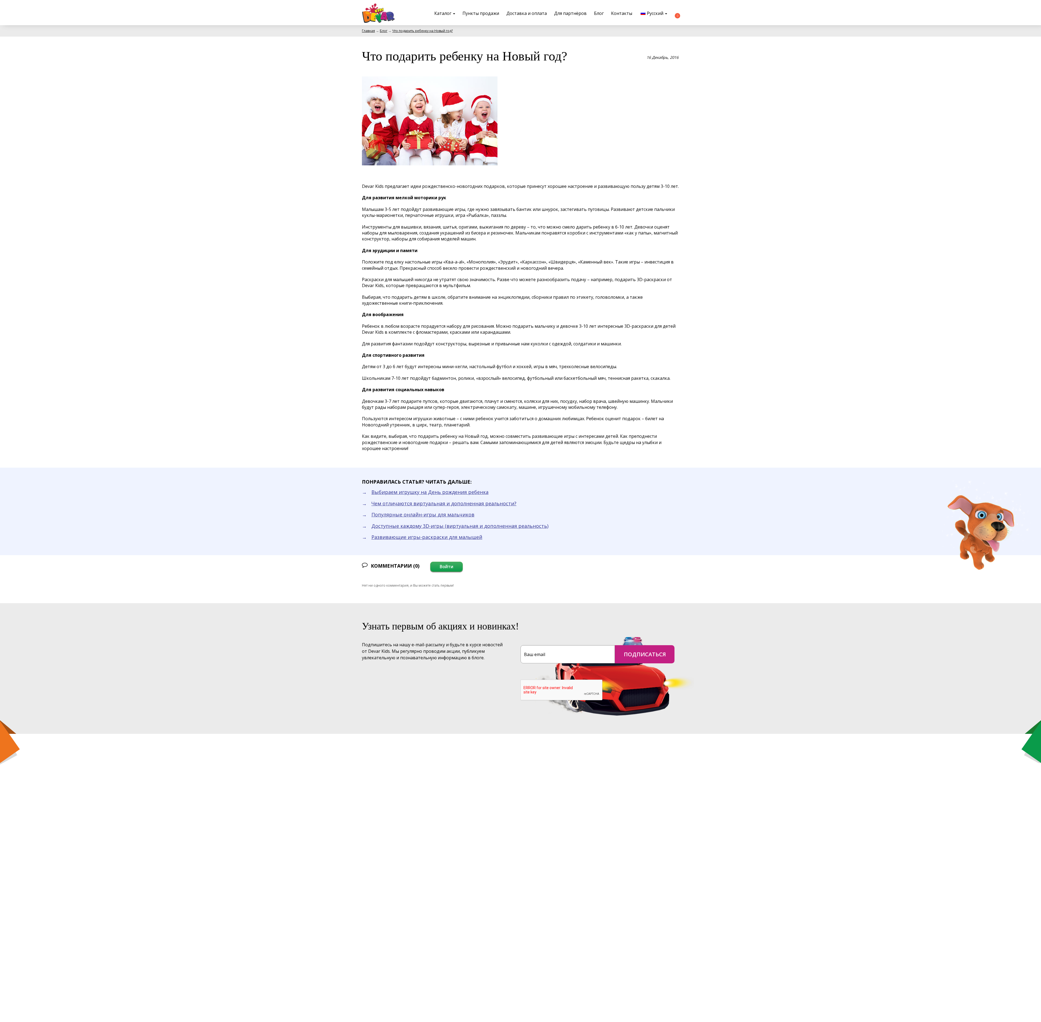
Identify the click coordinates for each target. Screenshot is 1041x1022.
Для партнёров (570, 13)
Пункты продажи (480, 13)
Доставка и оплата (526, 13)
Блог (599, 13)
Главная (368, 30)
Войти (446, 567)
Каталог (443, 13)
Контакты (621, 13)
